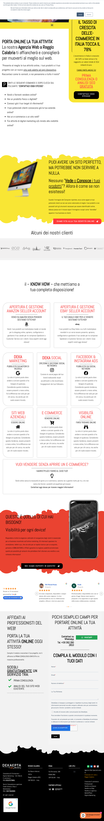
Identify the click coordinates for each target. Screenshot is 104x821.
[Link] (98, 766)
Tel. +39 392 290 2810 (66, 644)
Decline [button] (89, 14)
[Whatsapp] (88, 766)
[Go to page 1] (68, 606)
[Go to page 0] (66, 606)
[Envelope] (95, 766)
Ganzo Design (82, 585)
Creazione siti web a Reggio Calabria (91, 776)
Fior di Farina (50, 585)
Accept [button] (80, 14)
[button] (52, 25)
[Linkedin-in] (91, 766)
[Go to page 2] (69, 606)
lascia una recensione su (12, 598)
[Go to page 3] (71, 606)
